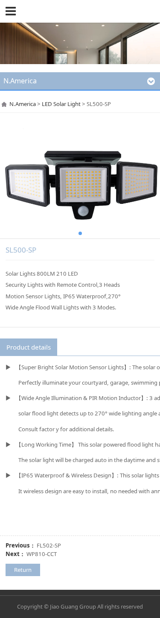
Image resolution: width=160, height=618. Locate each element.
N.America (22, 104)
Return (23, 570)
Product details (28, 347)
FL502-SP (49, 545)
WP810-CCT (41, 554)
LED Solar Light (61, 104)
